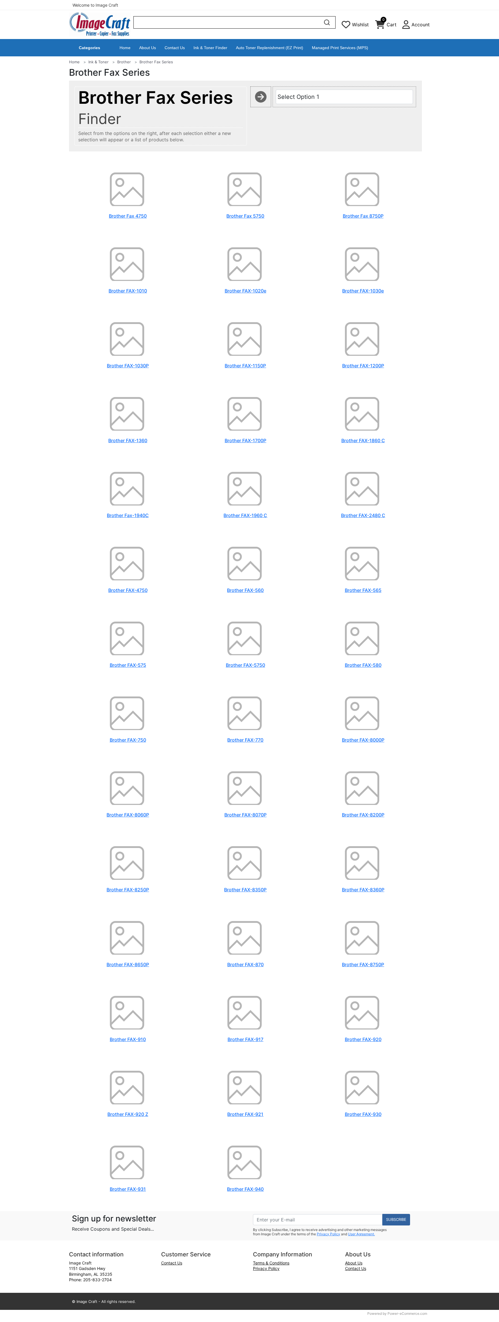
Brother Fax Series (156, 62)
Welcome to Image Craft (95, 5)
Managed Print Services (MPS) (340, 47)
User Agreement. (361, 1234)
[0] (380, 26)
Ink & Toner (98, 62)
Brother (124, 62)
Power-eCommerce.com (407, 1313)
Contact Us (175, 47)
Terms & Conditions (271, 1262)
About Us (147, 47)
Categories (89, 47)
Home (125, 47)
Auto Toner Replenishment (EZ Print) (269, 47)
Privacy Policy (328, 1234)
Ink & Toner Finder (210, 47)
